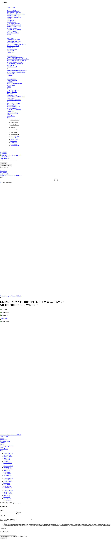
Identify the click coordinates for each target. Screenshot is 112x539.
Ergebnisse (3, 163)
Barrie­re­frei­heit (14, 134)
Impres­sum (13, 127)
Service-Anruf (14, 122)
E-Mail (2, 515)
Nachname (19, 514)
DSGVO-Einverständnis (7, 521)
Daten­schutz (13, 129)
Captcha (3, 528)
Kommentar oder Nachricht (8, 519)
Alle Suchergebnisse (6, 165)
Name (2, 510)
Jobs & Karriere (14, 125)
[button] (58, 2)
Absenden (3, 538)
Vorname (18, 512)
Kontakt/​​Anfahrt (14, 120)
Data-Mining (13, 132)
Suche (1, 167)
